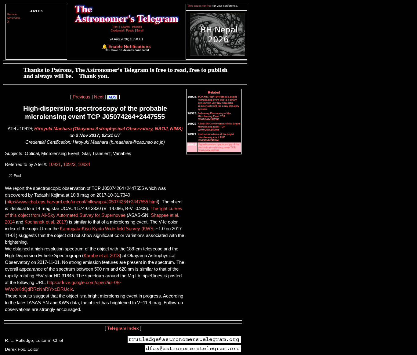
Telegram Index (123, 328)
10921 (55, 164)
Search (126, 26)
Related (214, 92)
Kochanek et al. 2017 (45, 222)
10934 (84, 164)
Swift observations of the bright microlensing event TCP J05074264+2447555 (216, 137)
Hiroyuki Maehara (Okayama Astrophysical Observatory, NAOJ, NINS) (108, 128)
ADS (112, 97)
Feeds (130, 30)
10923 (69, 164)
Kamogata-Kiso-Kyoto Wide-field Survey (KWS (106, 228)
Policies (137, 26)
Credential (118, 30)
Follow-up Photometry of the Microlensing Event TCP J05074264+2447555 (214, 116)
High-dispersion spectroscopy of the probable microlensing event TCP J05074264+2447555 (218, 147)
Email (139, 30)
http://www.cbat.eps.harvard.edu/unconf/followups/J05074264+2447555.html (82, 201)
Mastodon (13, 18)
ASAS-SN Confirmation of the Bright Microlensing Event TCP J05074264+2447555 (219, 126)
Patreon (12, 14)
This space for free (199, 5)
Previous (81, 96)
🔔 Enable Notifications (126, 46)
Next (98, 96)
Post (116, 26)
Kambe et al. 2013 (102, 255)
